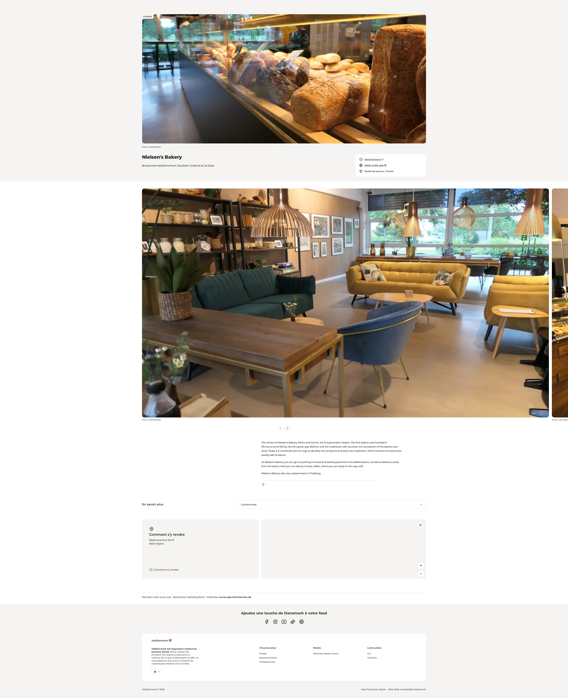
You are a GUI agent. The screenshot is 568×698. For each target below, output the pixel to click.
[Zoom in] (421, 565)
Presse (263, 653)
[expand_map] (420, 525)
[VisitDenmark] (161, 640)
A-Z (369, 653)
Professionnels (267, 662)
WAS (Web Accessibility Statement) (407, 689)
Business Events (268, 657)
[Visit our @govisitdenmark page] (292, 621)
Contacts (372, 657)
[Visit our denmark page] (266, 621)
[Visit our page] (275, 621)
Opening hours (372, 159)
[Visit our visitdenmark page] (284, 621)
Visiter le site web (374, 165)
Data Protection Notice (373, 689)
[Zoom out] (421, 573)
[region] (343, 549)
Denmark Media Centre (326, 653)
